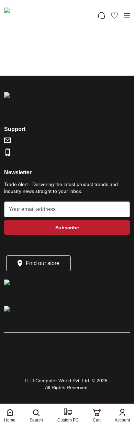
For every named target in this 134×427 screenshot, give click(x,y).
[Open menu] (126, 15)
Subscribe (67, 227)
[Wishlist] (114, 15)
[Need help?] (101, 15)
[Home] (34, 15)
